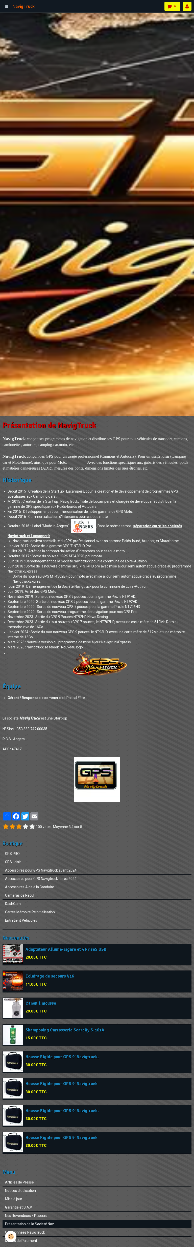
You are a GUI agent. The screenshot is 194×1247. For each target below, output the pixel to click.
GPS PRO (12, 854)
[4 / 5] (25, 826)
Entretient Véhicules (21, 920)
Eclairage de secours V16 (50, 976)
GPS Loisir (13, 862)
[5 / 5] (32, 826)
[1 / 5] (6, 826)
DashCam (13, 904)
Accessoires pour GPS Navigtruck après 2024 (41, 879)
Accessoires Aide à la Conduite (29, 887)
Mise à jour (13, 1199)
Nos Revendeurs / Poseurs (26, 1216)
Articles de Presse (19, 1182)
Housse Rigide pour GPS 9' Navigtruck (62, 1084)
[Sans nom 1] (97, 779)
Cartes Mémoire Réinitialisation (30, 912)
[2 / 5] (12, 826)
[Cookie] (10, 1236)
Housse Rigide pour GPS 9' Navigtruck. (62, 1057)
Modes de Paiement (21, 1241)
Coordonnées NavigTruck (25, 1232)
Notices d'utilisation (20, 1191)
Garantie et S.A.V (18, 1207)
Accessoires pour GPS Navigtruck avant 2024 (41, 870)
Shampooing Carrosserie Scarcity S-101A (65, 1030)
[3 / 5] (19, 826)
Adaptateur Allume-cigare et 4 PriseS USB (66, 949)
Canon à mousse (41, 1003)
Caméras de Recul (19, 895)
